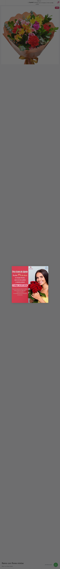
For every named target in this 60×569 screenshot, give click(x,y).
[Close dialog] (46, 268)
